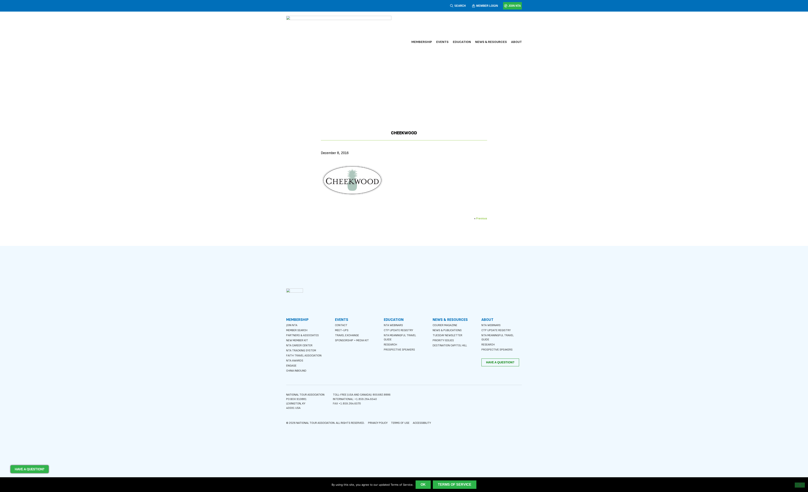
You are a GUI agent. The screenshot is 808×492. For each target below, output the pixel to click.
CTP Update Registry (398, 330)
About (516, 42)
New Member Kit (297, 340)
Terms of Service (454, 484)
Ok (423, 484)
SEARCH (460, 5)
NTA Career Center (299, 345)
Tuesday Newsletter (447, 335)
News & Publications (447, 330)
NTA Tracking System (301, 350)
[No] (800, 485)
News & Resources (491, 42)
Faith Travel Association (304, 355)
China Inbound (296, 370)
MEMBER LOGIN (487, 5)
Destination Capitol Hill (450, 345)
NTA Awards (294, 360)
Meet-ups (341, 330)
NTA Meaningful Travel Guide (400, 337)
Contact (341, 325)
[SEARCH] (451, 5)
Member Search (296, 330)
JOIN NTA (514, 5)
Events (442, 42)
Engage (291, 365)
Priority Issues (443, 340)
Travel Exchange (347, 335)
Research (390, 344)
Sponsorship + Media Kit (352, 340)
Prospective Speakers (399, 349)
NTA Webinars (393, 325)
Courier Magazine (445, 325)
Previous (481, 218)
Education (462, 42)
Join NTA (291, 325)
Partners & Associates (302, 335)
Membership (421, 42)
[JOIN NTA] (505, 5)
